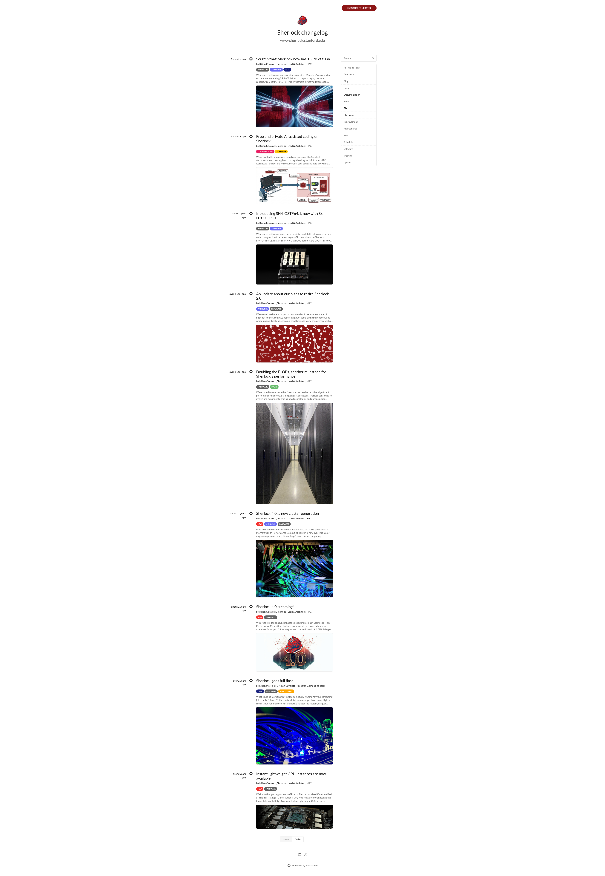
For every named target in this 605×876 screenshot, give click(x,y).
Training (348, 155)
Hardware (349, 115)
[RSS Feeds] (305, 853)
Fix (345, 108)
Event (347, 101)
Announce (349, 74)
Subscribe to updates (359, 8)
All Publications (352, 67)
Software (348, 148)
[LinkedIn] (301, 853)
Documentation (352, 94)
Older (298, 839)
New (346, 135)
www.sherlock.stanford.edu (302, 40)
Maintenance (350, 128)
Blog (346, 81)
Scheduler (349, 142)
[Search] (372, 58)
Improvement (351, 121)
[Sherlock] (302, 20)
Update (347, 162)
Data (346, 87)
